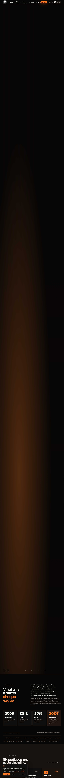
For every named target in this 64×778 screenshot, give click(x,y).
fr (55, 2)
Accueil (11, 2)
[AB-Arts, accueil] (5, 2)
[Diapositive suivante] (7, 670)
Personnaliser (22, 774)
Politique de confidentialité (19, 771)
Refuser (12, 774)
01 (25, 670)
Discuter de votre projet (53, 762)
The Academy (24, 2)
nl (59, 2)
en (57, 2)
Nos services (17, 2)
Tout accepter (6, 774)
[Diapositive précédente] (4, 670)
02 (31, 670)
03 (38, 670)
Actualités (31, 2)
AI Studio (43, 2)
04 (45, 670)
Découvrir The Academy (13, 664)
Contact (37, 2)
